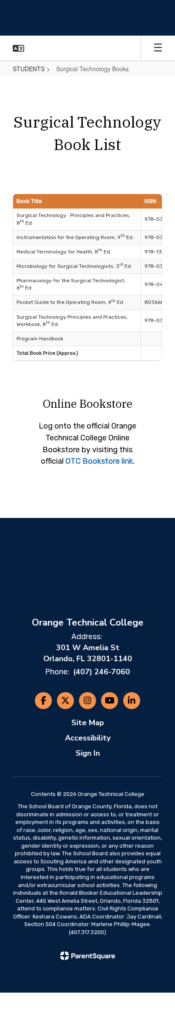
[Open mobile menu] (158, 48)
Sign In (88, 753)
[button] (18, 48)
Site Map (87, 723)
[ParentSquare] (87, 955)
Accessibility (87, 738)
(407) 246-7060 (101, 672)
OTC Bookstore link (99, 461)
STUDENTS (29, 68)
